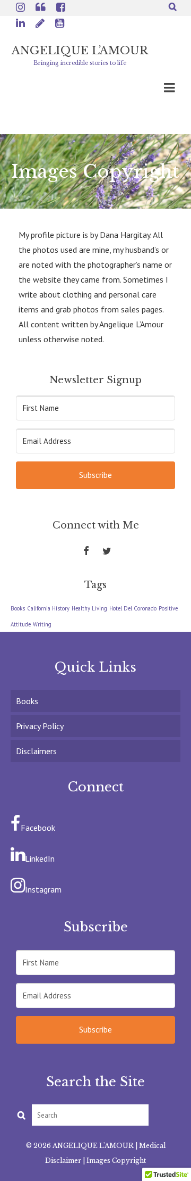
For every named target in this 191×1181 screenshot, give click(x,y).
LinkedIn (40, 858)
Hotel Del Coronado (133, 608)
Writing (42, 624)
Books (18, 608)
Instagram (43, 889)
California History (48, 608)
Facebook (38, 827)
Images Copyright (116, 1161)
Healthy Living (89, 608)
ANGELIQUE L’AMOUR (80, 50)
